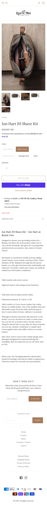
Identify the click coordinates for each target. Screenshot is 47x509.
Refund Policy (23, 456)
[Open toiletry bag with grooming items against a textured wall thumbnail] (6, 99)
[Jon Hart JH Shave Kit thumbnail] (15, 95)
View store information (11, 207)
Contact (23, 435)
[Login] (39, 3)
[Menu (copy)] (3, 3)
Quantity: (5, 163)
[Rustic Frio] (23, 12)
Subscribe (35, 399)
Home (23, 432)
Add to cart (23, 178)
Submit (38, 420)
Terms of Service (23, 463)
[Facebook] (21, 477)
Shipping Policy (23, 459)
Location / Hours (23, 442)
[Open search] (6, 3)
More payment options (23, 190)
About (23, 439)
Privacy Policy (23, 466)
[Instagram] (26, 477)
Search (23, 446)
